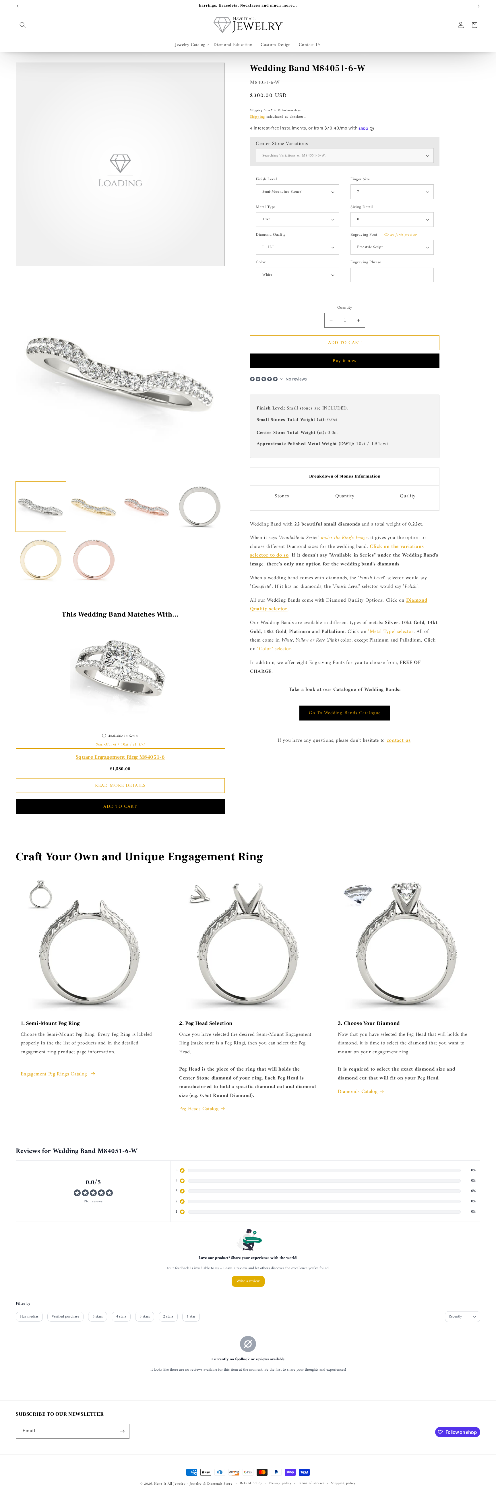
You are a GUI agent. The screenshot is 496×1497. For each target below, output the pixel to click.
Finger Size (360, 180)
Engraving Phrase (365, 263)
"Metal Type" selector (391, 631)
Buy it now (345, 361)
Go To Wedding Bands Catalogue (345, 713)
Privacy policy (280, 1483)
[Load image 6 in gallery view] (94, 560)
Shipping (257, 116)
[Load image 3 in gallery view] (147, 507)
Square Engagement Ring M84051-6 (120, 757)
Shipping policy (343, 1483)
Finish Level (266, 180)
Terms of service (311, 1483)
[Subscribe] (122, 1431)
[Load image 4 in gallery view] (200, 507)
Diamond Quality (271, 235)
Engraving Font (383, 235)
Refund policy (251, 1483)
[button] (23, 25)
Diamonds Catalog (358, 1092)
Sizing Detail (361, 207)
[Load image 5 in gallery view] (41, 560)
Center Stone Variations (282, 143)
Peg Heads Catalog (198, 1109)
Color (261, 263)
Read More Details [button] (120, 785)
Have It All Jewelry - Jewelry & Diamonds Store (193, 1484)
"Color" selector (274, 648)
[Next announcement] (478, 6)
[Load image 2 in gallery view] (94, 507)
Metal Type (266, 207)
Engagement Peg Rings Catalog (55, 1074)
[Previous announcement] (17, 6)
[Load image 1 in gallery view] (41, 507)
